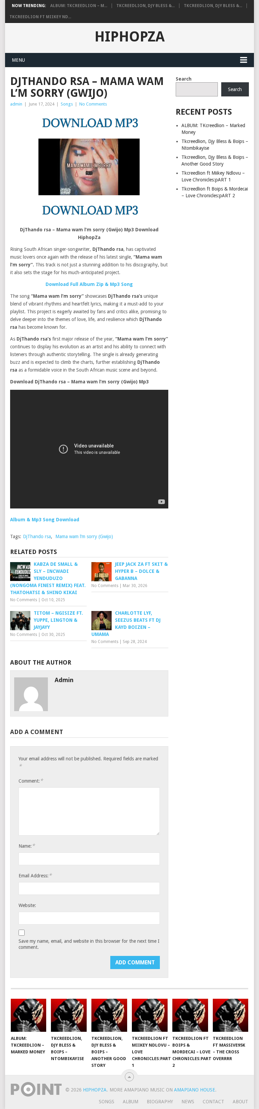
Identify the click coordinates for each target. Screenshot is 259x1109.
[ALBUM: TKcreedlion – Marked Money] (29, 1015)
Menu (18, 60)
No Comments (93, 104)
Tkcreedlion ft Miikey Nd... (40, 16)
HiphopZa (129, 37)
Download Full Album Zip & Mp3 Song (89, 284)
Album (130, 1101)
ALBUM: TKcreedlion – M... (78, 5)
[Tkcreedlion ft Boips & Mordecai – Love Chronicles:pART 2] (190, 1015)
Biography (160, 1101)
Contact (213, 1101)
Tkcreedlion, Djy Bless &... (145, 5)
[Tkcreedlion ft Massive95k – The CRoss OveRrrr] (231, 1015)
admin (16, 104)
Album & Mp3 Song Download (44, 519)
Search (184, 79)
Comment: (31, 781)
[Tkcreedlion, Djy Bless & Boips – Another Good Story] (109, 1015)
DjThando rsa (37, 536)
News (187, 1101)
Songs (67, 104)
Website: (27, 905)
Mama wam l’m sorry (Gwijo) (84, 536)
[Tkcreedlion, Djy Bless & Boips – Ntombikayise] (69, 1015)
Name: (27, 846)
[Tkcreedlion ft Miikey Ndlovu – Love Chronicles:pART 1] (150, 1015)
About (240, 1101)
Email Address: (35, 875)
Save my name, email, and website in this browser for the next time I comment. (89, 944)
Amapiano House (194, 1089)
